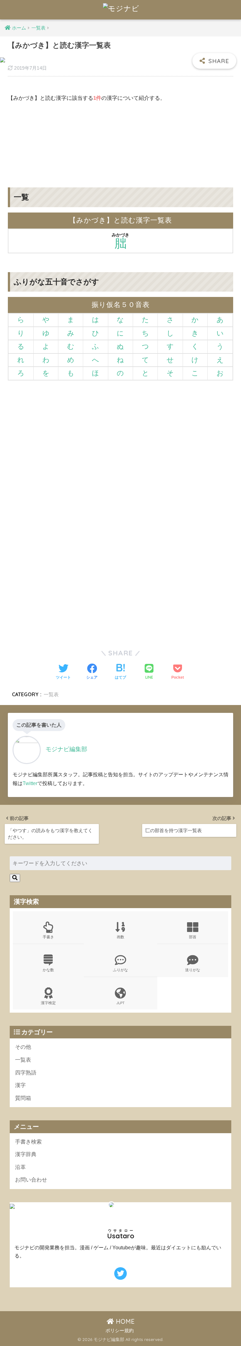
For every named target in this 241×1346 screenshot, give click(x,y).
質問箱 (23, 1098)
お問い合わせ (31, 1180)
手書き (48, 936)
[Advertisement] (120, 140)
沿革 (20, 1167)
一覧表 (51, 694)
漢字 (20, 1085)
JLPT (120, 1002)
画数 (120, 936)
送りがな (192, 969)
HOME (124, 1321)
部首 (192, 936)
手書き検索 (28, 1142)
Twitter (30, 783)
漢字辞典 (25, 1154)
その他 (23, 1047)
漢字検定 (48, 1002)
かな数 (48, 969)
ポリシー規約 (119, 1330)
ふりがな (120, 969)
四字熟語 (25, 1073)
